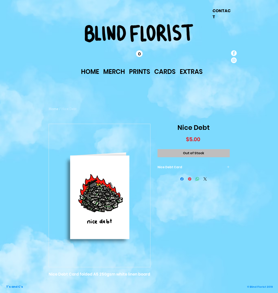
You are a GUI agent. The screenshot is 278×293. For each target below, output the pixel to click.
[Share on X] (205, 179)
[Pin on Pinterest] (189, 179)
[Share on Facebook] (181, 179)
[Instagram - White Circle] (234, 60)
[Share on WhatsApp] (197, 179)
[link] (139, 53)
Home (53, 109)
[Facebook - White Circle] (234, 53)
